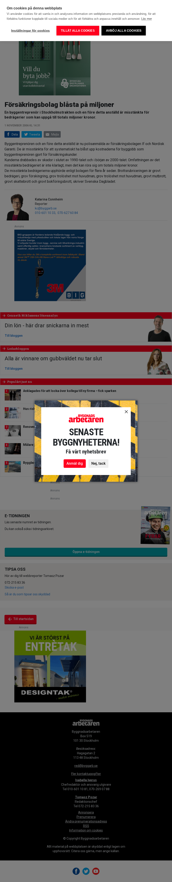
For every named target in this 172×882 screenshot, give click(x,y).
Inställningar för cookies (30, 30)
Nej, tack (98, 463)
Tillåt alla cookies (78, 30)
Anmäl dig (75, 463)
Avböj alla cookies (124, 30)
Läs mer (146, 18)
